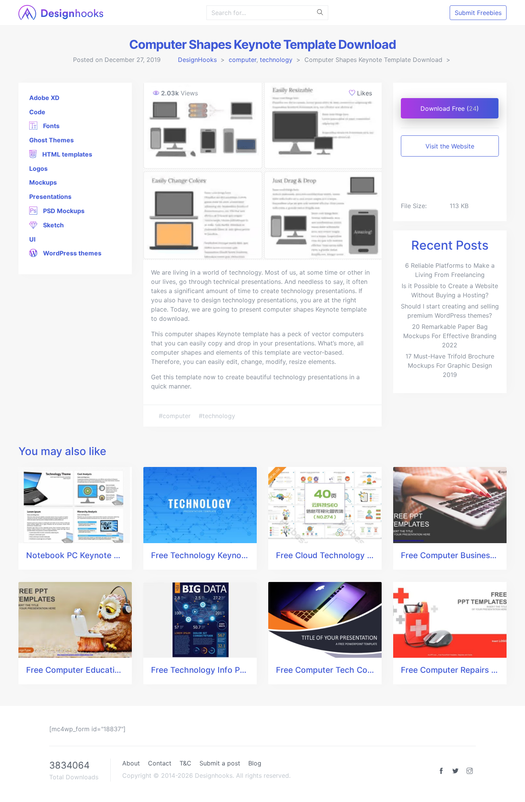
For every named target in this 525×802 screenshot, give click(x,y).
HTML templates (66, 154)
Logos (38, 168)
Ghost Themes (51, 140)
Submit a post (219, 763)
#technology (217, 416)
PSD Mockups (63, 211)
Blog (254, 763)
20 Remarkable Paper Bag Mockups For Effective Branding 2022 (450, 336)
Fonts (51, 126)
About (131, 763)
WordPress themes (71, 253)
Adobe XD (44, 98)
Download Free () (449, 108)
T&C (185, 763)
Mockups (43, 182)
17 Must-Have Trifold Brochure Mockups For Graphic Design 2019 (449, 365)
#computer (176, 416)
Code (37, 112)
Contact (159, 763)
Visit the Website (449, 146)
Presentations (50, 196)
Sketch (53, 225)
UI (32, 239)
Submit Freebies (478, 13)
